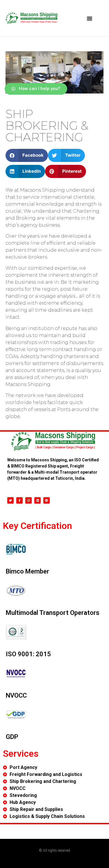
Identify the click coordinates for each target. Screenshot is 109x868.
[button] (89, 18)
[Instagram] (28, 500)
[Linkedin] (37, 500)
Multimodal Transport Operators (52, 612)
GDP (12, 736)
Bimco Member (27, 571)
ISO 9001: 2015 (28, 654)
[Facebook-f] (19, 500)
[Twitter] (10, 500)
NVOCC (16, 695)
